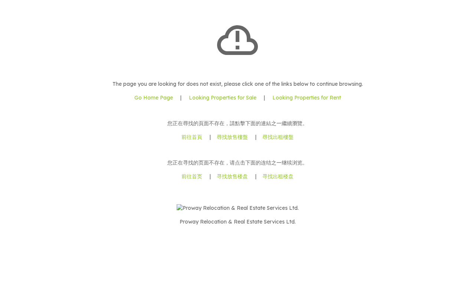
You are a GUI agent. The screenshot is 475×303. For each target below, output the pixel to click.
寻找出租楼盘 (278, 176)
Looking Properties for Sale (222, 97)
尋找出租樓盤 (278, 137)
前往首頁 (191, 137)
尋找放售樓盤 (232, 137)
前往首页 (191, 176)
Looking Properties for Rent (306, 97)
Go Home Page (153, 97)
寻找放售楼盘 (232, 176)
